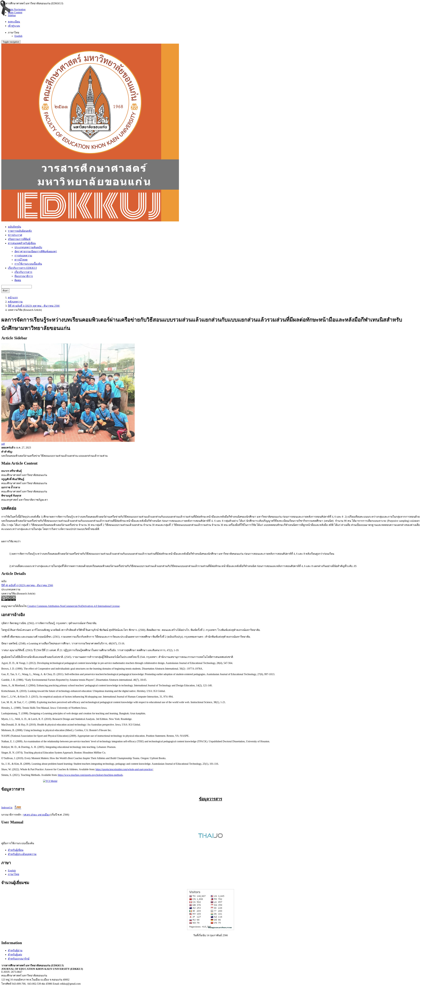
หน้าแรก (13, 297)
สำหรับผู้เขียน (15, 850)
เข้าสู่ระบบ (14, 25)
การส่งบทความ (23, 255)
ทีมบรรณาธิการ (23, 276)
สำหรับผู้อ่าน (15, 950)
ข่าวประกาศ (15, 235)
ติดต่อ (17, 280)
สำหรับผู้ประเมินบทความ (22, 854)
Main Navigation (16, 9)
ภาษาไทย (13, 874)
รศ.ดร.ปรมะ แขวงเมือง (36, 814)
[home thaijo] (210, 837)
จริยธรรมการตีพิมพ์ (19, 239)
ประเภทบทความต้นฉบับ (28, 247)
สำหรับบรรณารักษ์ (18, 958)
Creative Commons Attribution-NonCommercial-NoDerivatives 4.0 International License (73, 606)
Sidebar (12, 15)
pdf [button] (3, 444)
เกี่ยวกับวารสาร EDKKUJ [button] (22, 268)
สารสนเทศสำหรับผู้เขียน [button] (22, 243)
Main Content (15, 12)
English (18, 36)
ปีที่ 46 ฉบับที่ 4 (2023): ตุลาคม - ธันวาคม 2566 (34, 305)
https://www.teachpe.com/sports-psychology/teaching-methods (90, 775)
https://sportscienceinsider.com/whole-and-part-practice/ (124, 769)
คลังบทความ (15, 301)
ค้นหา (5, 290)
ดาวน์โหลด (20, 259)
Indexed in (6, 807)
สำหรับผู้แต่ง (15, 954)
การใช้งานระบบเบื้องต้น (28, 263)
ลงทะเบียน (14, 21)
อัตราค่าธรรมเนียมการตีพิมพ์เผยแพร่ (35, 251)
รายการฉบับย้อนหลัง (20, 230)
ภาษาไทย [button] (13, 32)
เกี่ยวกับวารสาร (23, 272)
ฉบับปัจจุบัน (14, 226)
